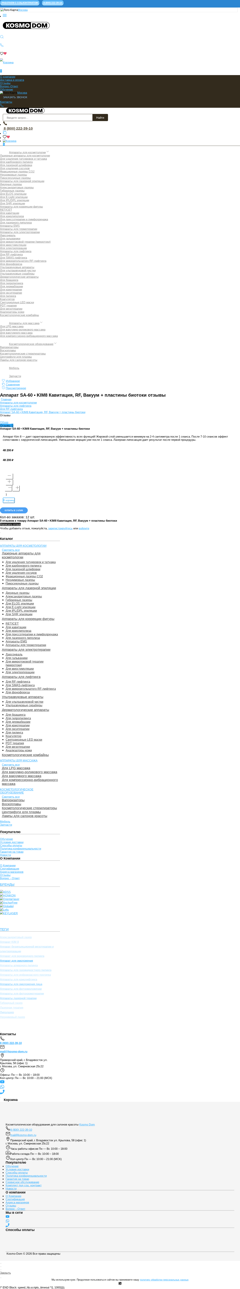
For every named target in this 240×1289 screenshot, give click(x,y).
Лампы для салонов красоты (18, 360)
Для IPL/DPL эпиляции (14, 200)
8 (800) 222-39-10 (18, 128)
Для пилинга (8, 296)
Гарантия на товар (11, 851)
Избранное (13, 381)
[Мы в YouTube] (2, 1083)
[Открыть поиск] (2, 37)
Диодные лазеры (11, 184)
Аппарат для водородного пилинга (22, 956)
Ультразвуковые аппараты (17, 267)
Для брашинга (9, 280)
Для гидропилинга (11, 283)
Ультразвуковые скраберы (17, 273)
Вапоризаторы (9, 347)
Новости (5, 855)
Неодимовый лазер (12, 1017)
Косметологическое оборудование (31, 344)
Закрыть (5, 1272)
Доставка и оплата (12, 79)
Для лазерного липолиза (16, 222)
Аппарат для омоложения (16, 960)
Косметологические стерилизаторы (23, 353)
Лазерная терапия (11, 1007)
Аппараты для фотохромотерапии (22, 993)
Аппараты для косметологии (27, 152)
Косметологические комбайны (19, 315)
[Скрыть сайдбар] (0, 532)
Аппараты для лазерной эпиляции (22, 181)
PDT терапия (8, 305)
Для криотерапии (11, 289)
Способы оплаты (11, 845)
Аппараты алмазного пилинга (19, 965)
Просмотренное (16, 388)
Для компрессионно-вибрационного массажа (29, 336)
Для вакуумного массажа (16, 332)
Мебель (14, 368)
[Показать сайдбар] (5, 16)
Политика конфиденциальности (20, 848)
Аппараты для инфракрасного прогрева (25, 974)
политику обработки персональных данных (164, 1279)
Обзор (4, 422)
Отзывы (5, 83)
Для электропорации (13, 248)
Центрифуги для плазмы (16, 356)
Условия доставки (11, 842)
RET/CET (6, 209)
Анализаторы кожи (12, 311)
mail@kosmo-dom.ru (13, 1051)
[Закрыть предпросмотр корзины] (0, 1097)
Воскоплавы (8, 350)
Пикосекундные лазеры (15, 177)
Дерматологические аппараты (19, 276)
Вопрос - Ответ (10, 878)
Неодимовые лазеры (13, 174)
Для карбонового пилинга (16, 161)
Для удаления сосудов (15, 168)
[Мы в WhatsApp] (2, 1088)
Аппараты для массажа (24, 323)
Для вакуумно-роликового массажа (22, 329)
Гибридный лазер (11, 1002)
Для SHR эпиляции (12, 203)
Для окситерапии (11, 292)
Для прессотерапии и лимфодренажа (24, 219)
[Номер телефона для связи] (2, 1093)
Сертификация (9, 868)
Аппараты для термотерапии (18, 229)
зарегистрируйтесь (60, 528)
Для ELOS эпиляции (13, 193)
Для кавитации (9, 213)
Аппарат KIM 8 (9, 941)
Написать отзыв (10, 524)
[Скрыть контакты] (0, 1031)
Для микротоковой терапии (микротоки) (25, 241)
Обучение (6, 89)
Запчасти (15, 376)
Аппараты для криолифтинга (18, 979)
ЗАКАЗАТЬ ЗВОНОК (15, 97)
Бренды (7, 884)
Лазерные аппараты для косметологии (25, 155)
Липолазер (7, 1012)
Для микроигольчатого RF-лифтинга (23, 260)
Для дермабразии (11, 286)
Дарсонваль (8, 235)
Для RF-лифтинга (11, 254)
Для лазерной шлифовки (16, 165)
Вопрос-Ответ (9, 86)
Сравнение (13, 384)
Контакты (6, 101)
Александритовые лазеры (17, 187)
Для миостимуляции (13, 244)
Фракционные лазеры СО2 (17, 171)
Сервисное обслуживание (22, 1182)
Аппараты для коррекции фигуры (21, 206)
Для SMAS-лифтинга (13, 257)
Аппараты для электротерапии (20, 232)
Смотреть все (11, 549)
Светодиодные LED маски (17, 302)
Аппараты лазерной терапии (18, 998)
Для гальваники (10, 238)
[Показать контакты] (2, 45)
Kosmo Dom (87, 1124)
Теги (4, 929)
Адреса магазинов (11, 871)
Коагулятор (7, 299)
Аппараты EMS (10, 225)
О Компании (8, 865)
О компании (7, 76)
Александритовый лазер (16, 937)
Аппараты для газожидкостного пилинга (25, 970)
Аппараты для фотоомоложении (21, 988)
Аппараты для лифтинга (15, 251)
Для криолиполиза (12, 216)
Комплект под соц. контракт (24, 1185)
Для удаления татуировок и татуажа (23, 158)
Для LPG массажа (11, 326)
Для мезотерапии (11, 308)
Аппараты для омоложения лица (21, 984)
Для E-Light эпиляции (14, 197)
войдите (84, 528)
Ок (120, 1283)
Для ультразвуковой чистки (18, 270)
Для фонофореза (11, 264)
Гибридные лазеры (12, 190)
